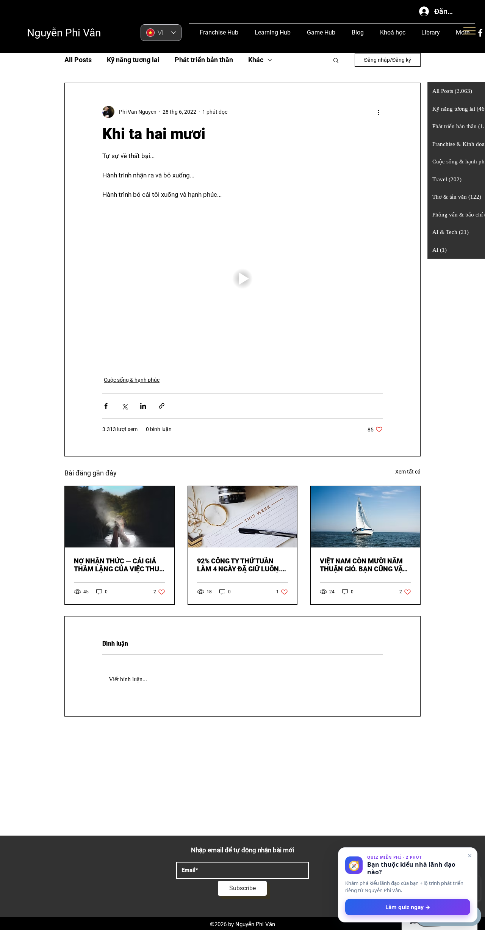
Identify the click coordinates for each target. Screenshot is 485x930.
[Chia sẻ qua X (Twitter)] (124, 405)
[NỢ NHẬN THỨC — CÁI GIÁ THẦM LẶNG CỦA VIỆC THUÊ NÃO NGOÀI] (119, 516)
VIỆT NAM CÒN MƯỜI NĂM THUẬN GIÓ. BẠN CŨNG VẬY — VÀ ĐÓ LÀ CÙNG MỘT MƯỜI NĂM (365, 565)
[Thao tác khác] (378, 111)
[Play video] (242, 279)
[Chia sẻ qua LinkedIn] (143, 405)
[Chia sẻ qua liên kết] (161, 405)
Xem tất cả (408, 472)
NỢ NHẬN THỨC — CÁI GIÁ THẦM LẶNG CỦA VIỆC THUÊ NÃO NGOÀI (118, 565)
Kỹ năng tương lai (133, 60)
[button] (336, 60)
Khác (255, 60)
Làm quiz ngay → (407, 907)
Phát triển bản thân (204, 60)
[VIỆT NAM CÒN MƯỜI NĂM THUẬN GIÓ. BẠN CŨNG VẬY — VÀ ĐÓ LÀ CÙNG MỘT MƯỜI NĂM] (365, 516)
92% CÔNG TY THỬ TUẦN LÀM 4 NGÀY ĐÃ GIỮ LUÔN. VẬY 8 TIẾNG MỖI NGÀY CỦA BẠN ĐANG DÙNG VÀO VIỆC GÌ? (240, 565)
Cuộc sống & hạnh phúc (132, 380)
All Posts (78, 60)
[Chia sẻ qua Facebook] (106, 405)
